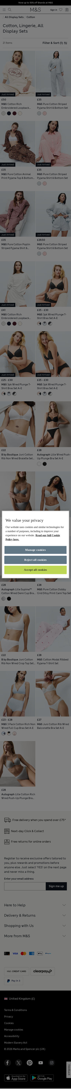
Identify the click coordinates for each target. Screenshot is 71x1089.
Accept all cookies (35, 569)
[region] (35, 544)
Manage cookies (35, 549)
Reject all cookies (35, 559)
